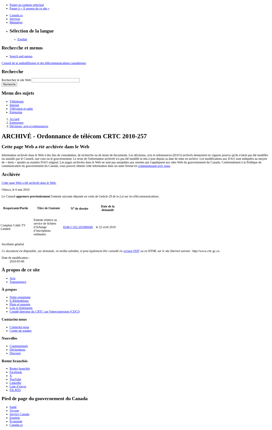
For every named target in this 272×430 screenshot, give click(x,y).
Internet (14, 105)
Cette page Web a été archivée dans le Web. (29, 183)
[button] (21, 56)
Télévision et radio (21, 108)
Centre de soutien (20, 330)
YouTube (15, 379)
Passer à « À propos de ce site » (29, 8)
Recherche (9, 84)
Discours (15, 353)
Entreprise (16, 112)
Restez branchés (20, 368)
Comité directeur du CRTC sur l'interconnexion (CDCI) (45, 311)
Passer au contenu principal (27, 5)
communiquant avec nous (154, 166)
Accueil (14, 119)
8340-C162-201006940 (78, 227)
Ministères (16, 22)
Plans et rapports (20, 304)
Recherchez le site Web (16, 80)
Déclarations (17, 349)
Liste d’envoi (18, 386)
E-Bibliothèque (19, 300)
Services (15, 19)
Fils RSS (15, 390)
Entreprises (16, 122)
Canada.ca (16, 15)
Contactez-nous (19, 327)
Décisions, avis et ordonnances (29, 126)
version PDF (131, 251)
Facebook (16, 372)
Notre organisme (20, 297)
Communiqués (19, 346)
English (22, 39)
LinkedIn (15, 383)
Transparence (18, 282)
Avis (12, 278)
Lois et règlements (21, 308)
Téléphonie (17, 101)
